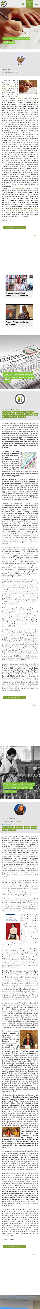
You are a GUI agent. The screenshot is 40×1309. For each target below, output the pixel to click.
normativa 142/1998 (18, 188)
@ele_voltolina (7, 824)
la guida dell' (22, 98)
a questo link (32, 100)
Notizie (16, 72)
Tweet (34, 235)
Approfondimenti (18, 821)
